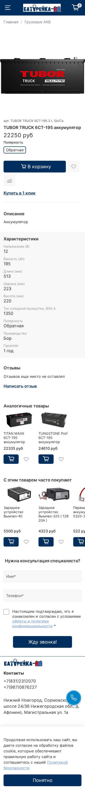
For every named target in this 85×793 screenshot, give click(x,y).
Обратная (15, 150)
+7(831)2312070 (20, 681)
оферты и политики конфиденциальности (32, 623)
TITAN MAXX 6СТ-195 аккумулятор (14, 437)
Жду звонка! (42, 642)
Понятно (42, 780)
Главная (11, 22)
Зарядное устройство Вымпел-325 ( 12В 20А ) (53, 514)
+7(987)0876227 (20, 687)
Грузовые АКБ (38, 22)
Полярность (13, 142)
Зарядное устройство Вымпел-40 (13, 512)
